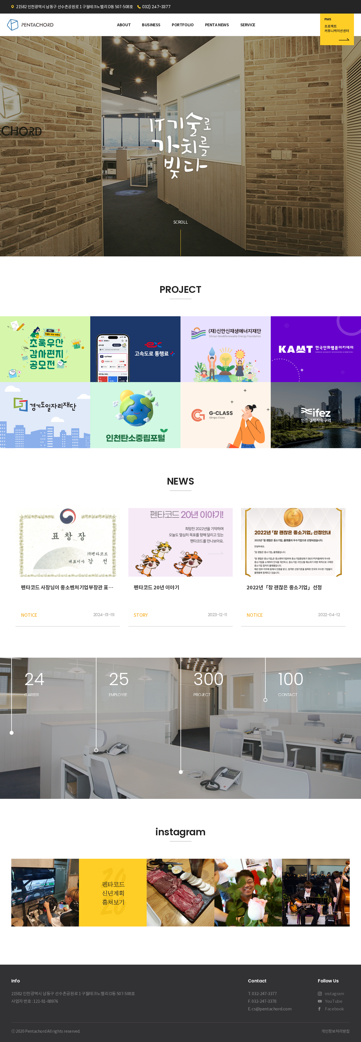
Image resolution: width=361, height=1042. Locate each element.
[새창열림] (337, 30)
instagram (334, 993)
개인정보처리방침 (335, 1031)
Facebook (334, 1009)
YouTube (333, 1001)
